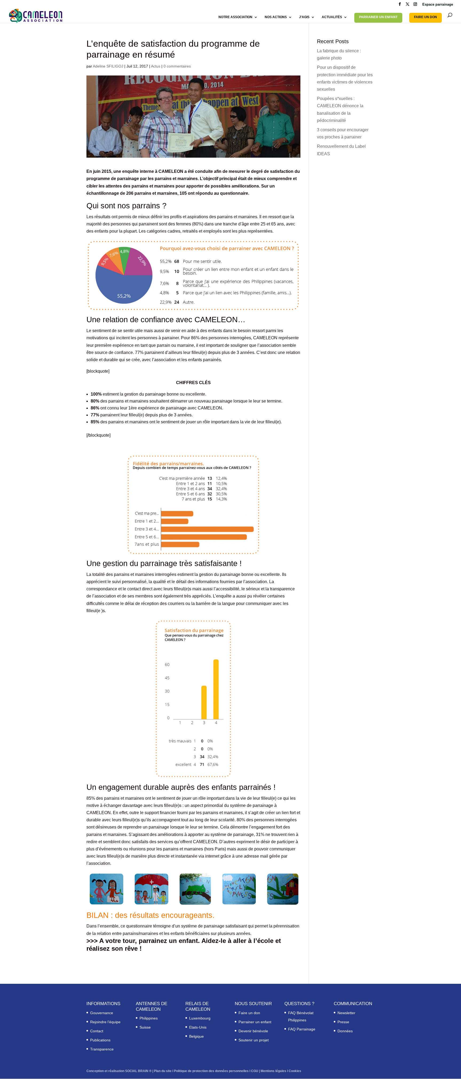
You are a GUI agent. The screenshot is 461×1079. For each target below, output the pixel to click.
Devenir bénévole (253, 1031)
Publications (100, 1040)
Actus (155, 66)
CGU (254, 1071)
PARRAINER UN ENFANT (378, 17)
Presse (343, 1022)
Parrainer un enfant (255, 1022)
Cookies (295, 1071)
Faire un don (249, 1013)
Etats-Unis (197, 1027)
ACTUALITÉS (332, 17)
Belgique (196, 1036)
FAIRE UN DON (425, 17)
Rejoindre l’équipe (105, 1022)
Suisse (145, 1027)
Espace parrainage (437, 4)
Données (345, 1031)
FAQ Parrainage (301, 1029)
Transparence (102, 1049)
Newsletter (346, 1013)
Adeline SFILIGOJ (108, 66)
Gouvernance (101, 1013)
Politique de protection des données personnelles (211, 1071)
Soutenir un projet (254, 1040)
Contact (96, 1031)
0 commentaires (177, 66)
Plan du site (163, 1071)
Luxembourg (199, 1018)
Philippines (149, 1018)
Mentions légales (273, 1071)
